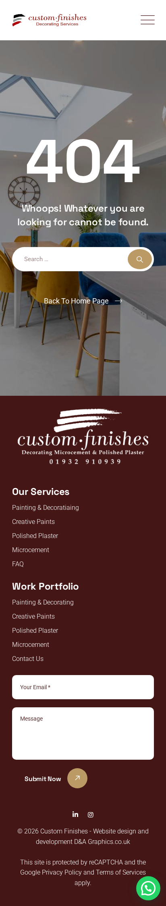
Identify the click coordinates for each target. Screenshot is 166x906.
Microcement (30, 550)
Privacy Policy (62, 872)
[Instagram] (90, 815)
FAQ (18, 564)
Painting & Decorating (43, 602)
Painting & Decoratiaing (45, 507)
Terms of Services (121, 872)
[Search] (140, 259)
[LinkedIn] (75, 815)
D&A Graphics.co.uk (101, 842)
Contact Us (28, 659)
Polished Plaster (35, 536)
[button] (148, 888)
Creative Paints (33, 522)
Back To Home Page (76, 301)
